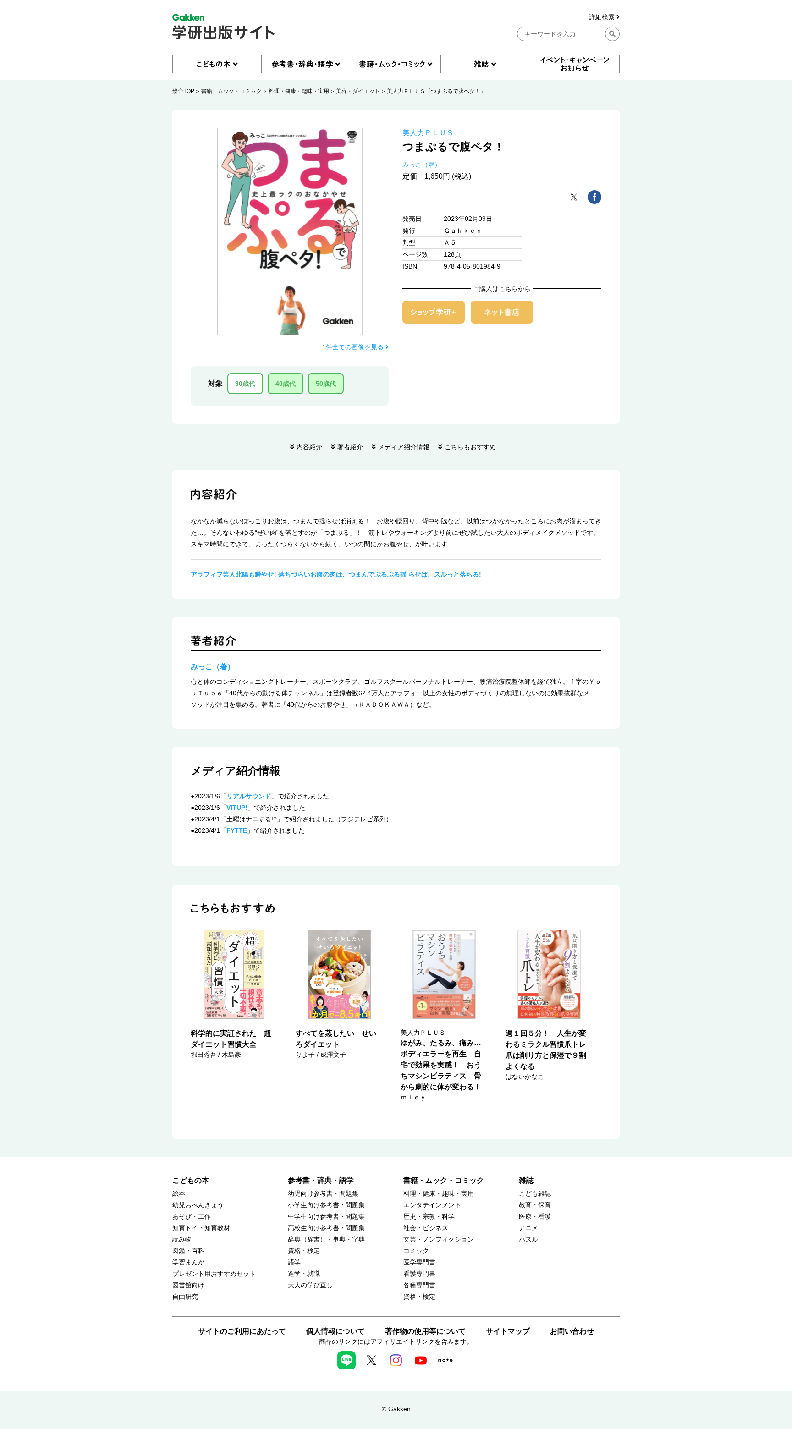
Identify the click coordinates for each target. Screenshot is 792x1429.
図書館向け (188, 1285)
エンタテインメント (432, 1205)
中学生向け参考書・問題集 (326, 1216)
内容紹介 (309, 447)
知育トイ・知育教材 (201, 1228)
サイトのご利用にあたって (242, 1331)
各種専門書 (419, 1285)
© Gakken (396, 1409)
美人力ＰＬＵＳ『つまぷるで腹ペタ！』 (436, 91)
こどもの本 (190, 1180)
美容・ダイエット (358, 91)
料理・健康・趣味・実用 (299, 91)
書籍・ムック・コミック (231, 91)
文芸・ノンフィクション (438, 1239)
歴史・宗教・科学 (429, 1216)
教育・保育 (535, 1205)
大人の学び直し (310, 1285)
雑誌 (526, 1180)
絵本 (178, 1193)
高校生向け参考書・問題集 (326, 1228)
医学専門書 (419, 1262)
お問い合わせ (572, 1331)
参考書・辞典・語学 (321, 1180)
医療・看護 (535, 1216)
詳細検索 (602, 17)
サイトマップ (508, 1331)
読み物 (182, 1239)
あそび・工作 (191, 1216)
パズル (528, 1239)
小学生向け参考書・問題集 (326, 1205)
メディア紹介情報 (403, 447)
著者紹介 (350, 447)
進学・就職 (304, 1273)
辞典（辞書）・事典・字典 (326, 1239)
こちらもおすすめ (470, 447)
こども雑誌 (535, 1193)
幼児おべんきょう (198, 1205)
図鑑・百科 (188, 1251)
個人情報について (335, 1331)
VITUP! (237, 807)
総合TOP (183, 91)
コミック (416, 1251)
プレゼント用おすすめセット (214, 1273)
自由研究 (185, 1296)
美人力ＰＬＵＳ (428, 133)
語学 (294, 1262)
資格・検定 (304, 1251)
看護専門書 (419, 1273)
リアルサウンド (248, 796)
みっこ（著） (421, 164)
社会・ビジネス (425, 1228)
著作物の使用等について (425, 1331)
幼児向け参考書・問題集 (323, 1193)
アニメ (528, 1228)
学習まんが (188, 1262)
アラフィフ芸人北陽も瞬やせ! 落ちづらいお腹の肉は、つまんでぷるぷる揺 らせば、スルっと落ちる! (336, 574)
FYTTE (236, 830)
